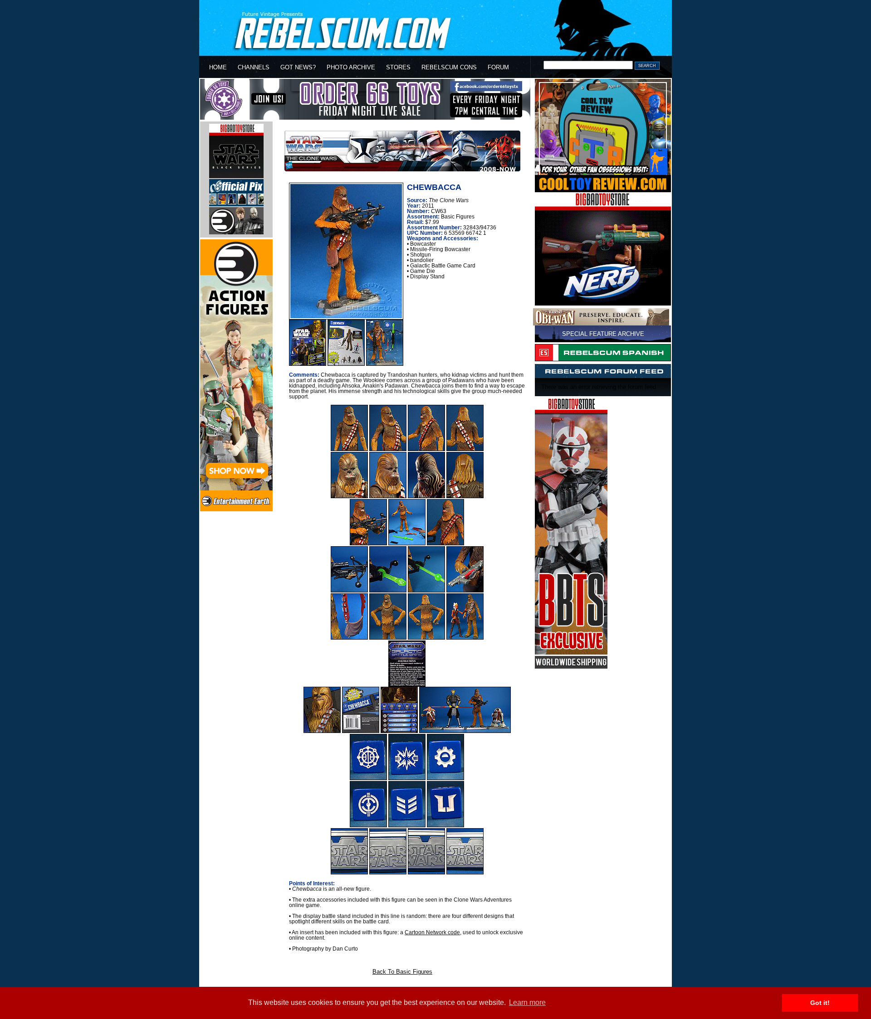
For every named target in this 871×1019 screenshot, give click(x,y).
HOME (218, 67)
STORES (398, 67)
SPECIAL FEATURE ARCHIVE (603, 333)
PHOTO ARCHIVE (351, 67)
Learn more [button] (527, 1002)
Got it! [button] (820, 1002)
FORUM (498, 67)
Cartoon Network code (432, 932)
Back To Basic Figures (402, 971)
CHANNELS (253, 67)
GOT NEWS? (298, 67)
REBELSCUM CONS (449, 67)
